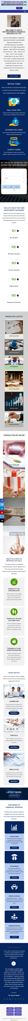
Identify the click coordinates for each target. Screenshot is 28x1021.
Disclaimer (10, 1008)
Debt (11, 187)
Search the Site (10, 1014)
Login (19, 8)
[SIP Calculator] (14, 234)
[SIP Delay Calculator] (14, 250)
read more (14, 76)
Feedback (18, 1011)
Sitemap (18, 1014)
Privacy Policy (18, 1008)
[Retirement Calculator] (14, 298)
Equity (5, 187)
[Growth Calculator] (14, 266)
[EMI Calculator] (14, 282)
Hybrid (17, 187)
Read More (14, 713)
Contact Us (10, 1011)
